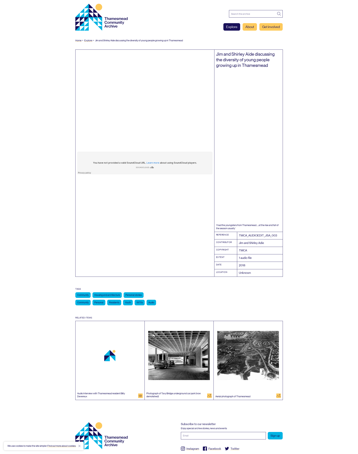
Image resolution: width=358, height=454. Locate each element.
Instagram (192, 448)
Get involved (271, 27)
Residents (114, 302)
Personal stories (133, 295)
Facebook (214, 448)
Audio (151, 302)
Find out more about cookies (61, 445)
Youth (128, 302)
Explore (231, 27)
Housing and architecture (107, 295)
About (249, 27)
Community (83, 295)
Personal (98, 302)
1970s (139, 302)
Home (78, 40)
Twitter (234, 448)
